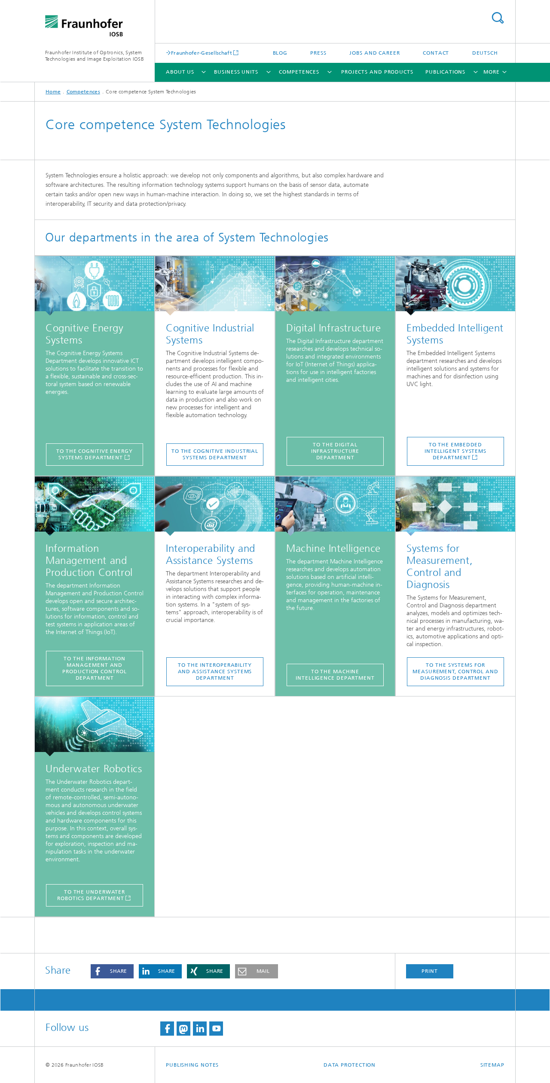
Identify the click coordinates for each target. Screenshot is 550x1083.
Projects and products (377, 72)
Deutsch (485, 53)
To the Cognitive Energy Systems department (94, 454)
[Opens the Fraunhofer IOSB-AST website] (94, 286)
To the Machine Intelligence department (335, 674)
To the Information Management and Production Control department (94, 668)
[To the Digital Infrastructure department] (335, 286)
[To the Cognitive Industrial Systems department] (215, 286)
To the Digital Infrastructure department (335, 451)
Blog (280, 53)
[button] (112, 971)
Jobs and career (374, 53)
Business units (236, 72)
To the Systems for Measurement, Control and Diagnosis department (455, 671)
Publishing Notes (192, 1065)
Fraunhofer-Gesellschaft (201, 53)
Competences (299, 72)
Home (53, 92)
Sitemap (492, 1065)
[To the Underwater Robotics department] (94, 726)
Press (318, 53)
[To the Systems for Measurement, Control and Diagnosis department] (455, 506)
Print (430, 971)
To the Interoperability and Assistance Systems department (215, 671)
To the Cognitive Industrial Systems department (214, 454)
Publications (445, 72)
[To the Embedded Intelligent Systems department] (455, 286)
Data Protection (350, 1065)
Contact (436, 53)
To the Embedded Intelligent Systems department (455, 451)
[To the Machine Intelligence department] (335, 506)
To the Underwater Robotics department (91, 895)
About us (180, 72)
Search (497, 18)
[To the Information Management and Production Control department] (94, 506)
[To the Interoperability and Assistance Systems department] (215, 506)
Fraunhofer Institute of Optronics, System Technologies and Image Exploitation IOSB (94, 56)
